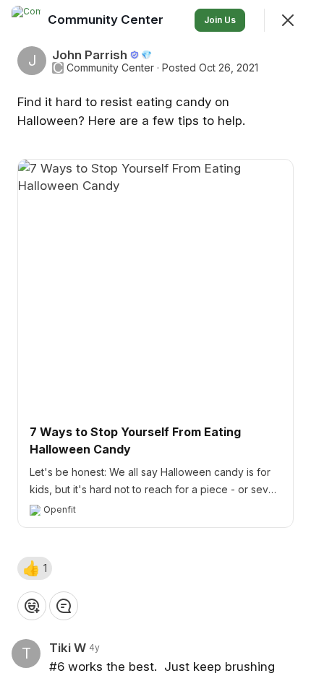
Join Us (220, 19)
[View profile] (26, 20)
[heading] (107, 19)
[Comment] (63, 605)
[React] (32, 606)
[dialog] (155, 336)
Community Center (110, 68)
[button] (34, 568)
